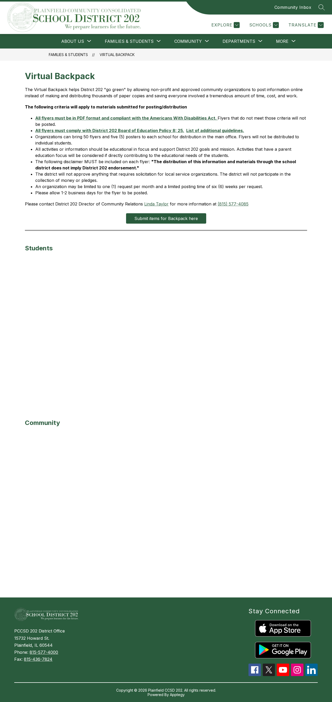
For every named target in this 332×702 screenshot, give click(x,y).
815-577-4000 (44, 652)
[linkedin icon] (311, 674)
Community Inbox (293, 7)
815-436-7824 (38, 659)
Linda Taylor (156, 204)
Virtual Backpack (117, 54)
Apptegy (177, 694)
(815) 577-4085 (233, 204)
